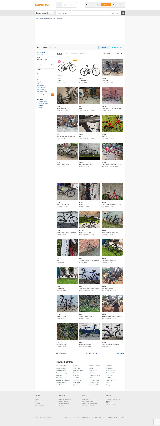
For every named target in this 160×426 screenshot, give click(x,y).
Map (52, 65)
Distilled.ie (37, 399)
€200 (58, 106)
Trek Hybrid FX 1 (84, 80)
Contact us (122, 417)
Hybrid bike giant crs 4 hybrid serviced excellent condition (119, 316)
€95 (80, 314)
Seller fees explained (88, 405)
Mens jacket (76, 385)
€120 (104, 106)
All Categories (41, 52)
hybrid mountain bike (85, 164)
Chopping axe (93, 373)
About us (116, 417)
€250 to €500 (40, 89)
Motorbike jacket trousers (63, 380)
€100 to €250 (40, 87)
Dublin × (105, 47)
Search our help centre (65, 399)
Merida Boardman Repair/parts (66, 136)
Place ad (107, 4)
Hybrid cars (109, 365)
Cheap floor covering (61, 373)
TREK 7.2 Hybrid (61, 316)
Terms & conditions (64, 403)
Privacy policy (62, 405)
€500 (104, 134)
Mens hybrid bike (110, 370)
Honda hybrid (92, 370)
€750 (104, 78)
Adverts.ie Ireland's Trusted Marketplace (44, 5)
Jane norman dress (94, 375)
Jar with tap (76, 377)
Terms (104, 417)
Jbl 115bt (108, 377)
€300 (104, 258)
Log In (122, 5)
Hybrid (81, 204)
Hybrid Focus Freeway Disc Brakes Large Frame (71, 232)
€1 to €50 (39, 83)
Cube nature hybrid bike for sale (111, 108)
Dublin (64, 82)
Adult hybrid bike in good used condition (91, 288)
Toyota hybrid (76, 368)
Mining (108, 385)
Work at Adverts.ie (40, 405)
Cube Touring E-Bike (85, 232)
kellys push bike (61, 108)
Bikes (38, 57)
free (80, 108)
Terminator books (94, 382)
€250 (81, 78)
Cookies (100, 417)
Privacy (95, 417)
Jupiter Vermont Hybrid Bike (110, 232)
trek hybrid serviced (108, 288)
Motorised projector (61, 382)
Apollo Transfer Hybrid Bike (87, 316)
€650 (104, 342)
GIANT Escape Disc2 (63, 164)
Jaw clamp (92, 377)
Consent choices (63, 409)
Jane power (109, 375)
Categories (110, 417)
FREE (81, 106)
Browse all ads (77, 417)
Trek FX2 (104, 136)
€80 (80, 258)
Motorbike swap (77, 380)
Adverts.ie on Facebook (114, 402)
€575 (58, 162)
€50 (58, 134)
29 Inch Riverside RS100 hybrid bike (90, 260)
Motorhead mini (110, 380)
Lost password (86, 399)
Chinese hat (76, 373)
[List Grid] (118, 53)
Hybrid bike (109, 368)
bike (58, 260)
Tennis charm (76, 382)
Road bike (105, 80)
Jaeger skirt (59, 375)
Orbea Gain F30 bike (63, 204)
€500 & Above (40, 91)
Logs (107, 382)
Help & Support (68, 417)
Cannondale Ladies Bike (109, 260)
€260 (104, 162)
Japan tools (59, 377)
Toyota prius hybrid (78, 370)
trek (80, 136)
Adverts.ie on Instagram (114, 399)
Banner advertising (87, 417)
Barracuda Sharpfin (85, 344)
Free (38, 82)
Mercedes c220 (93, 385)
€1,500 (81, 230)
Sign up (115, 5)
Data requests (62, 411)
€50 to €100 (40, 85)
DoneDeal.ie (38, 403)
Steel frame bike (61, 344)
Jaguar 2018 (76, 375)
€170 (104, 314)
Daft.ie (36, 401)
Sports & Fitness (41, 55)
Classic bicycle (110, 373)
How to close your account (89, 403)
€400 (104, 202)
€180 (58, 202)
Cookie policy (62, 407)
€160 (104, 286)
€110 (58, 314)
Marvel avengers (60, 385)
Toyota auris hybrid (61, 370)
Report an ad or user (87, 401)
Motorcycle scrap (94, 380)
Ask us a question (63, 401)
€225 (58, 78)
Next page (119, 353)
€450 (81, 162)
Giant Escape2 (61, 288)
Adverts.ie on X (112, 404)
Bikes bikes (76, 365)
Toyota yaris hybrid (61, 368)
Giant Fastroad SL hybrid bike (110, 344)
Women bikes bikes (94, 365)
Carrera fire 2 (60, 80)
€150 (58, 230)
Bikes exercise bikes (61, 365)
